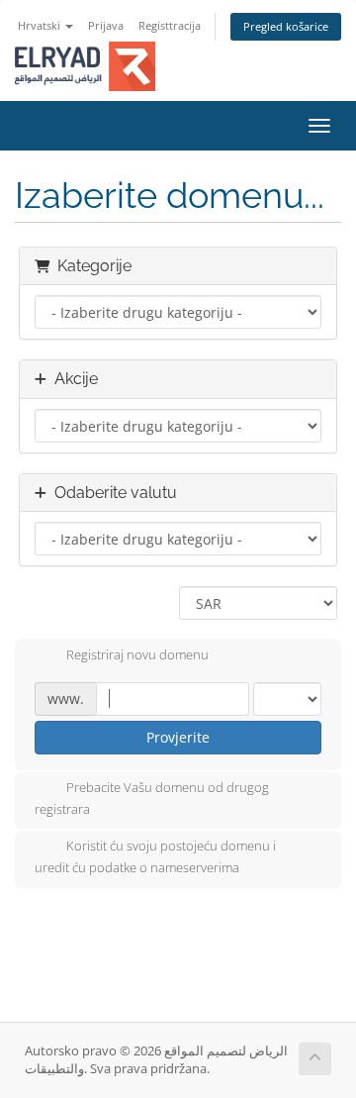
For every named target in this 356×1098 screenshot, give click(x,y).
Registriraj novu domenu (137, 654)
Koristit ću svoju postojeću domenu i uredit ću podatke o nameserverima (155, 857)
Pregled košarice (285, 26)
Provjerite (178, 737)
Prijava (106, 25)
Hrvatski (40, 25)
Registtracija (169, 25)
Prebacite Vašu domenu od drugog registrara (152, 798)
